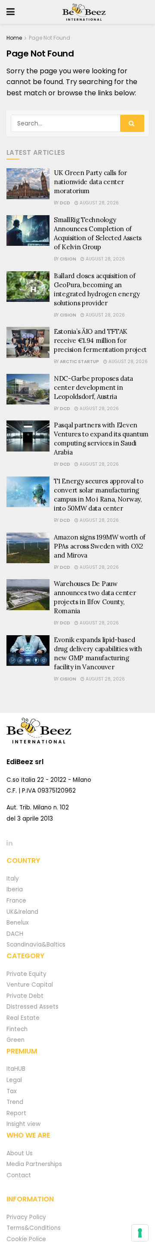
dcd (65, 203)
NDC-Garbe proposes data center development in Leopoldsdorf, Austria (93, 387)
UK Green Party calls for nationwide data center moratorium (90, 182)
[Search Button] (132, 123)
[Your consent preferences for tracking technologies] (140, 1233)
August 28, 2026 (98, 203)
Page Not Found (49, 37)
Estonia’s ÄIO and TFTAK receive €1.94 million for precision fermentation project (100, 340)
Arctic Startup (79, 361)
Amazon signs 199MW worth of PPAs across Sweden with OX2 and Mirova (100, 546)
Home (14, 37)
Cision (68, 259)
